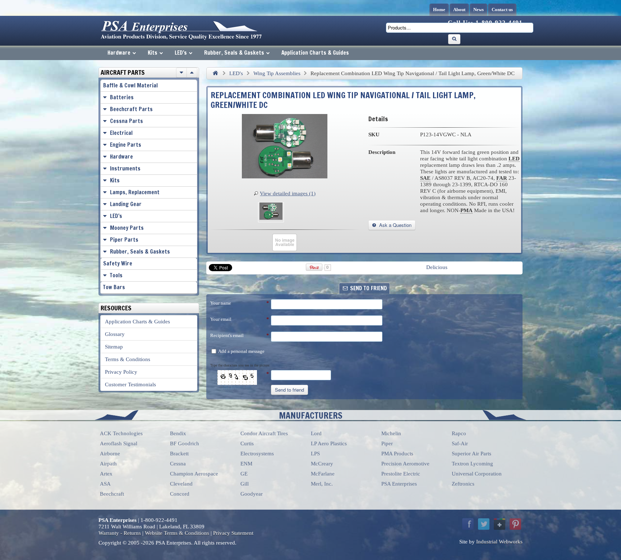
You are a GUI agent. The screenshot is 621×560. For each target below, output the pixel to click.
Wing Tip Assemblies (276, 73)
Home (439, 9)
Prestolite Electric (400, 474)
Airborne (110, 453)
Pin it (314, 267)
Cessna (178, 463)
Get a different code (237, 387)
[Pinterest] (515, 524)
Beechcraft (112, 494)
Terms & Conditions (127, 359)
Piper (387, 443)
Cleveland (181, 484)
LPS (315, 453)
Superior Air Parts (471, 453)
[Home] (215, 73)
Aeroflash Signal (118, 443)
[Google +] (499, 524)
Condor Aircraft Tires (264, 433)
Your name (220, 303)
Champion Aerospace (194, 474)
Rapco (459, 433)
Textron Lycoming (472, 463)
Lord (316, 433)
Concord (179, 494)
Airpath (108, 463)
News (478, 9)
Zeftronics (463, 484)
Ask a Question (394, 225)
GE (244, 474)
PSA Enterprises (399, 484)
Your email (220, 319)
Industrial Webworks (499, 542)
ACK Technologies (121, 433)
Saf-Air (460, 443)
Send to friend (289, 389)
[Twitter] (483, 524)
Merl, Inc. (322, 484)
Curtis (247, 443)
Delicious (436, 267)
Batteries (122, 97)
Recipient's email (227, 335)
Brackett (179, 453)
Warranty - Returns (119, 533)
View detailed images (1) (288, 193)
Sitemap (114, 347)
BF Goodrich (184, 443)
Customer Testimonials (130, 384)
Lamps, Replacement (135, 192)
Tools (116, 275)
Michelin (391, 433)
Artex (106, 474)
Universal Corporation (477, 474)
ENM (246, 463)
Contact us (502, 9)
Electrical (121, 133)
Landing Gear (126, 204)
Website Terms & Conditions (177, 533)
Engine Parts (125, 145)
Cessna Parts (126, 121)
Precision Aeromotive (405, 463)
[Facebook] (468, 524)
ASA (105, 484)
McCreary (322, 463)
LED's (181, 52)
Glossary (115, 334)
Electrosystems (257, 453)
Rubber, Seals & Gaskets (234, 52)
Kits (152, 52)
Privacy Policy (121, 372)
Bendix (178, 433)
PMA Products (397, 453)
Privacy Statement (233, 533)
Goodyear (251, 494)
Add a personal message (240, 351)
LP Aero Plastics (329, 443)
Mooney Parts (127, 228)
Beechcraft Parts (131, 109)
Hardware (118, 52)
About (459, 9)
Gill (244, 484)
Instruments (125, 168)
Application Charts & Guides (315, 52)
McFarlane (323, 474)
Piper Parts (124, 239)
